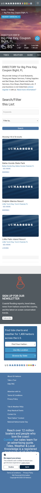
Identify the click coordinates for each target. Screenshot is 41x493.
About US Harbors (14, 376)
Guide (30, 55)
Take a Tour (12, 380)
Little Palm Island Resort (14, 239)
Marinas (5, 172)
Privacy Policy (13, 399)
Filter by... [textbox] (7, 121)
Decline (11, 467)
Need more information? (26, 90)
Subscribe (7, 318)
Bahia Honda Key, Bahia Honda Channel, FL (18, 166)
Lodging (5, 248)
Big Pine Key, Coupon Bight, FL (16, 13)
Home (3, 10)
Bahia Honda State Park (13, 163)
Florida (11, 10)
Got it (27, 467)
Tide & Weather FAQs (15, 407)
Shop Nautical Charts (15, 411)
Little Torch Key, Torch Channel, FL (15, 204)
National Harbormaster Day (18, 422)
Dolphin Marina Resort (13, 201)
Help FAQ (11, 384)
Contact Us (12, 414)
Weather (18, 55)
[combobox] (20, 120)
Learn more (25, 463)
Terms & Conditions (15, 395)
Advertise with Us (14, 392)
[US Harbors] (16, 3)
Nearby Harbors (10, 17)
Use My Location (20, 350)
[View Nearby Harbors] (37, 38)
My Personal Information (21, 475)
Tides (6, 55)
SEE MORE (7, 169)
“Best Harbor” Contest (16, 418)
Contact (9, 439)
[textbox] (20, 344)
